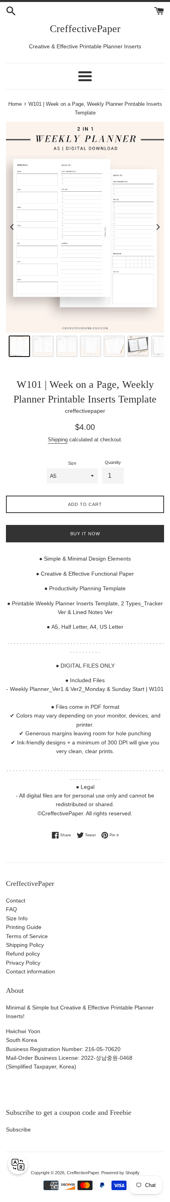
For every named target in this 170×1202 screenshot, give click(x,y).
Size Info (17, 918)
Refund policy (23, 953)
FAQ (11, 909)
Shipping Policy (25, 945)
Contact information (30, 971)
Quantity (113, 462)
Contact (15, 900)
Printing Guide (24, 927)
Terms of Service (27, 936)
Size (72, 463)
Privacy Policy (23, 963)
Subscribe (18, 1129)
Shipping (58, 440)
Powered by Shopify (120, 1172)
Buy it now (85, 533)
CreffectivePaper (85, 28)
